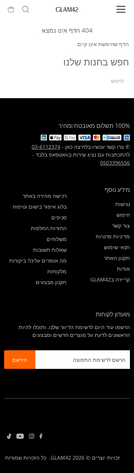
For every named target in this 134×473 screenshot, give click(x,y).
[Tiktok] (9, 437)
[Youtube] (20, 437)
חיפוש (123, 214)
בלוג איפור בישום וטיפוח (40, 206)
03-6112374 (46, 146)
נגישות (122, 203)
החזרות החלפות (49, 228)
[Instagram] (31, 437)
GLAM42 (61, 457)
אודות (123, 268)
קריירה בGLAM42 (110, 279)
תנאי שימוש (117, 247)
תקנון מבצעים (51, 282)
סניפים (59, 217)
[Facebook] (41, 437)
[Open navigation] (115, 9)
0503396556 (115, 162)
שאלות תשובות (50, 249)
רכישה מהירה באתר (45, 195)
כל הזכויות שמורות (25, 457)
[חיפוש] (25, 9)
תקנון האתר (117, 257)
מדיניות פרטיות (113, 236)
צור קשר (121, 225)
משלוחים (57, 238)
